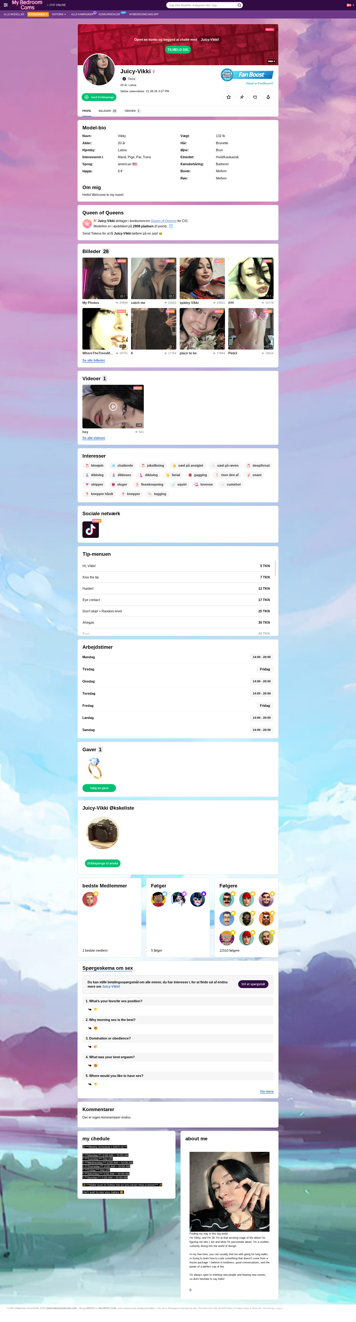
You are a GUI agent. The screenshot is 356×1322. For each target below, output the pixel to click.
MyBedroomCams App (143, 14)
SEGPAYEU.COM (107, 1308)
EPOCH (91, 1308)
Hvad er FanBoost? (260, 83)
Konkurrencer (109, 14)
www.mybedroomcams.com (61, 1308)
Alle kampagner (82, 14)
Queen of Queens (164, 221)
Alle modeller (14, 14)
